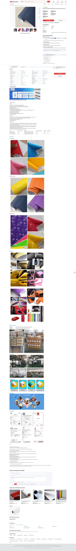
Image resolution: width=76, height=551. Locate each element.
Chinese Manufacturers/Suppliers (28, 545)
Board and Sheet (54, 526)
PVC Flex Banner (26, 526)
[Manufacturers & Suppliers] (14, 1)
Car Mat (11, 535)
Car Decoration (22, 5)
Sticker (14, 535)
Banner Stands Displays (27, 527)
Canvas (10, 526)
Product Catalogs (20, 524)
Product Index (51, 545)
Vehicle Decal (25, 535)
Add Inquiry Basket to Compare (25, 33)
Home (10, 5)
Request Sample (57, 22)
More (10, 542)
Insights (58, 545)
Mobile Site (55, 545)
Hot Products (18, 545)
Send (15, 484)
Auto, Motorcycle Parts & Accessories (16, 5)
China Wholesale (35, 545)
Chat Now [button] (61, 20)
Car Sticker (26, 5)
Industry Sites (43, 545)
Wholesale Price (39, 545)
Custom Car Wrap (31, 535)
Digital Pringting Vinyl (40, 527)
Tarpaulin (39, 526)
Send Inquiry (48, 20)
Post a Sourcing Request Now (31, 484)
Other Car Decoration (19, 535)
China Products (22, 545)
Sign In (44, 63)
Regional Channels (47, 545)
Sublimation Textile (12, 527)
